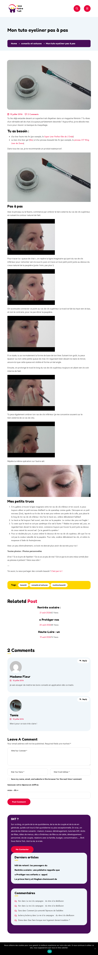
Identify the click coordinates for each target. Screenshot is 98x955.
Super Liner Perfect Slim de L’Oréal (58, 136)
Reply (84, 660)
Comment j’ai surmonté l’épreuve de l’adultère (45, 910)
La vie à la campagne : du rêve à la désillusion (45, 901)
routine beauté (59, 585)
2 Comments (33, 114)
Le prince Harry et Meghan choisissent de (36, 879)
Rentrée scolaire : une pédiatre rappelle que (37, 870)
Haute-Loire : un (49, 632)
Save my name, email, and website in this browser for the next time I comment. (46, 779)
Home (14, 43)
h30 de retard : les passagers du (31, 865)
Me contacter (22, 849)
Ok (50, 951)
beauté (23, 585)
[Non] (95, 948)
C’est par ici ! (56, 571)
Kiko (31, 140)
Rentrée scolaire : (49, 607)
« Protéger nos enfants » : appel (31, 874)
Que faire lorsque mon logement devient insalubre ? (49, 920)
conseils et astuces (31, 43)
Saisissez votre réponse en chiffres (23, 785)
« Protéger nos (49, 619)
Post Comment (19, 802)
